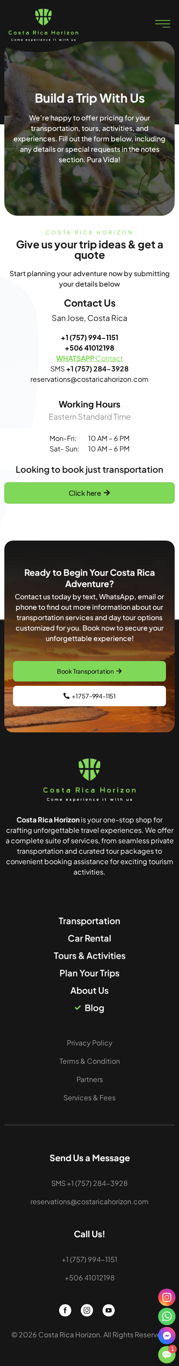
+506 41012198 (89, 347)
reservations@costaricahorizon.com (89, 379)
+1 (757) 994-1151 (89, 337)
